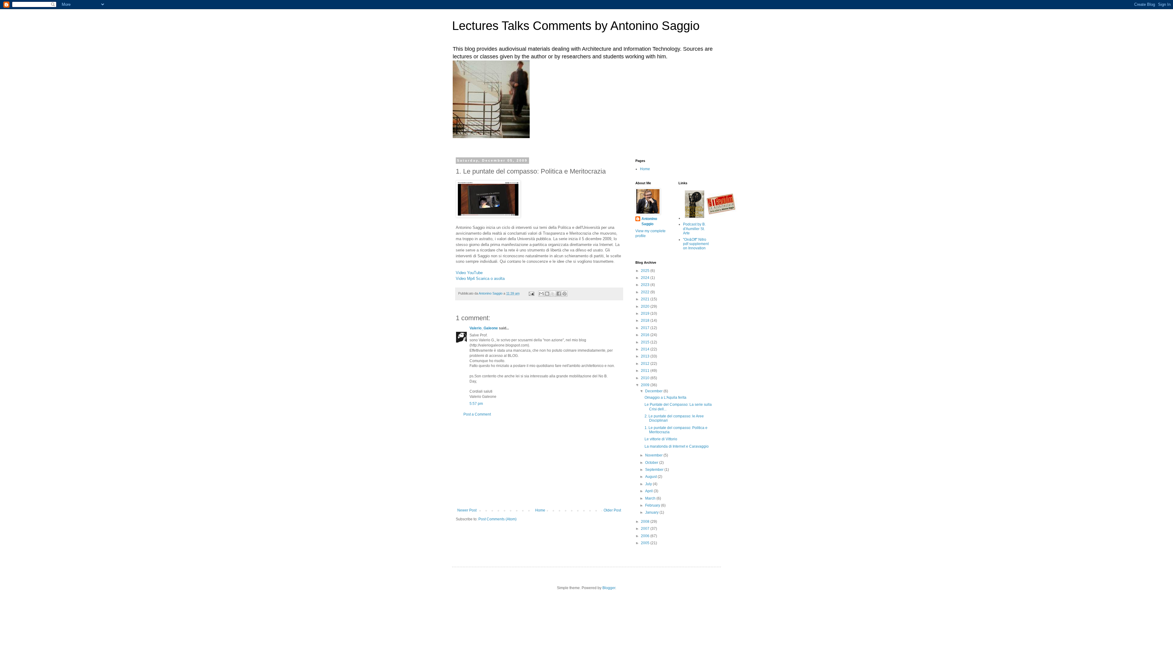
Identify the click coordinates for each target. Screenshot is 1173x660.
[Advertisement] (539, 462)
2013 (645, 356)
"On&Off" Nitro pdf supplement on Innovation (696, 244)
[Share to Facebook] (559, 294)
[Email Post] (531, 293)
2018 (645, 320)
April (649, 491)
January (652, 512)
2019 (645, 313)
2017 (645, 328)
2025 (645, 271)
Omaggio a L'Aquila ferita (665, 397)
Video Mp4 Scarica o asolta (480, 278)
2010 (645, 378)
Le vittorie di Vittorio (661, 439)
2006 (645, 536)
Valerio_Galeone (484, 328)
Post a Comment (477, 414)
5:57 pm (476, 404)
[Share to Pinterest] (564, 294)
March (650, 498)
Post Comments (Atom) (497, 519)
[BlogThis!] (547, 294)
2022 (645, 292)
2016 (645, 335)
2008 (645, 521)
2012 (645, 363)
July (649, 484)
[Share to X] (553, 294)
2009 (645, 385)
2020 (645, 306)
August (651, 477)
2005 (645, 543)
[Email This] (541, 294)
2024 (645, 278)
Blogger (608, 588)
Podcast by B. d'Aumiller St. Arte (694, 228)
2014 (645, 349)
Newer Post (467, 510)
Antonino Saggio (649, 221)
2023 (645, 285)
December (654, 391)
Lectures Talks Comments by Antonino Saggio (576, 25)
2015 (645, 342)
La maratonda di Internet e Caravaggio (677, 446)
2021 (645, 299)
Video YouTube (469, 272)
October (652, 462)
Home (540, 510)
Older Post (612, 510)
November (654, 455)
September (654, 470)
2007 (645, 528)
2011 (645, 371)
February (653, 505)
